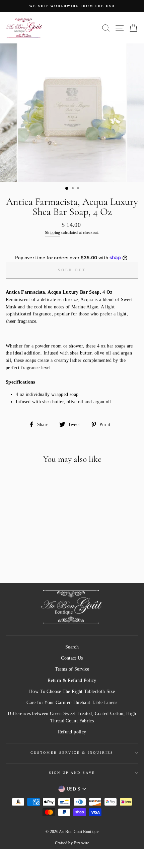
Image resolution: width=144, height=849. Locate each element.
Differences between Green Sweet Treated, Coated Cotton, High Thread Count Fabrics (72, 717)
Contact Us (72, 658)
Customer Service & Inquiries (72, 752)
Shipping (52, 233)
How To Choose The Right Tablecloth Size (72, 691)
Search (72, 647)
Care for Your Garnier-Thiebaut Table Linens (72, 702)
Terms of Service (72, 669)
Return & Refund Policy (72, 680)
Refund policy (72, 731)
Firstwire (81, 843)
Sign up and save (72, 772)
